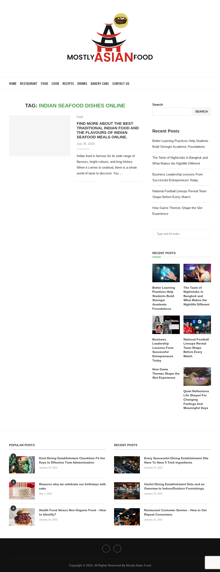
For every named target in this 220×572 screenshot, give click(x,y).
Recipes (68, 83)
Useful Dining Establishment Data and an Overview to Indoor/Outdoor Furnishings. (174, 486)
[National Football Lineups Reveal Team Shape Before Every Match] (197, 325)
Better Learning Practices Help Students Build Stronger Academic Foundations (163, 298)
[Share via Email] (117, 181)
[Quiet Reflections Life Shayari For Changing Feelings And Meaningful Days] (197, 376)
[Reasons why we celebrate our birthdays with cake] (22, 490)
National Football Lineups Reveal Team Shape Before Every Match (196, 348)
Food (44, 83)
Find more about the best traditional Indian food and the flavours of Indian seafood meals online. (108, 130)
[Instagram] (117, 548)
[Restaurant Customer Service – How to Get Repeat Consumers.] (127, 516)
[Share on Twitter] (108, 181)
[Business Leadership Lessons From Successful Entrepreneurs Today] (166, 325)
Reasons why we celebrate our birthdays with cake (72, 486)
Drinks (82, 83)
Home (13, 83)
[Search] (209, 83)
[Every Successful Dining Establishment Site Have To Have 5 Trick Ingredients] (127, 464)
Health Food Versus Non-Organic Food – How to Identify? (72, 512)
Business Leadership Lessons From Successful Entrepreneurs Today (162, 350)
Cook (55, 83)
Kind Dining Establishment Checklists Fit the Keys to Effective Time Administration (72, 460)
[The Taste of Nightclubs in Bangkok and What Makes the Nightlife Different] (197, 273)
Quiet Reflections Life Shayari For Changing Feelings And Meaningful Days (196, 399)
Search (157, 104)
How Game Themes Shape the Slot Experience (166, 373)
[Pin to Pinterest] (113, 181)
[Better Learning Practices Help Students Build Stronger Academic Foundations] (166, 273)
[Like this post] (101, 181)
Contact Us (120, 83)
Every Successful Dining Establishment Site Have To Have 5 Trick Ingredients (176, 460)
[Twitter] (106, 548)
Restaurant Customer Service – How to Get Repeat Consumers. (175, 512)
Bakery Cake (100, 83)
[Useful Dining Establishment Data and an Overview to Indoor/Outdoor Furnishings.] (127, 490)
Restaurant (28, 83)
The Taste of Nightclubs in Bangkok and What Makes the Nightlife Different (196, 296)
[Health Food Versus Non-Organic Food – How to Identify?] (22, 516)
